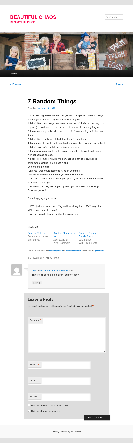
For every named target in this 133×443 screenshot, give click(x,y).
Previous (15, 83)
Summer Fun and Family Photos (88, 234)
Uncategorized (56, 250)
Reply (36, 282)
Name (35, 364)
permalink (99, 250)
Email (35, 380)
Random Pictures (36, 233)
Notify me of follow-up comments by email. (49, 405)
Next (119, 83)
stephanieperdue (73, 250)
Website (33, 396)
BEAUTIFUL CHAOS (33, 16)
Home (14, 73)
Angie (34, 270)
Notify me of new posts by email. (45, 411)
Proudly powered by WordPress (66, 431)
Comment (35, 320)
